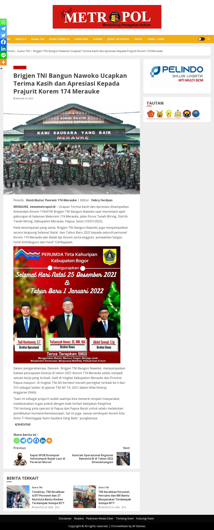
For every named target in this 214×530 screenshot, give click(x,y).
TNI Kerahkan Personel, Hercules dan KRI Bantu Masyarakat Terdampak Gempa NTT (114, 497)
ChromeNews (119, 526)
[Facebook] (36, 441)
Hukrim (97, 39)
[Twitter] (30, 441)
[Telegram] (23, 441)
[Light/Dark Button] (201, 39)
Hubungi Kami (145, 518)
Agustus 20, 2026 (44, 507)
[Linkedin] (43, 441)
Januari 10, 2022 (24, 98)
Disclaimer (65, 518)
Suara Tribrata (59, 39)
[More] (49, 441)
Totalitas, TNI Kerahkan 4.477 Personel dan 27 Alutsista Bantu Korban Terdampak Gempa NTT (48, 497)
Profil (138, 39)
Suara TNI (37, 39)
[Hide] (1, 68)
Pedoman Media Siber (100, 518)
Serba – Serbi (155, 39)
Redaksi (79, 518)
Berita (19, 39)
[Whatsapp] (17, 441)
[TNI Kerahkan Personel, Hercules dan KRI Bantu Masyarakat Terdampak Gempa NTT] (84, 496)
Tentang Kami (125, 518)
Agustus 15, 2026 (110, 507)
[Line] (3, 55)
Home (6, 39)
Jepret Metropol (118, 39)
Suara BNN (81, 39)
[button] (208, 39)
